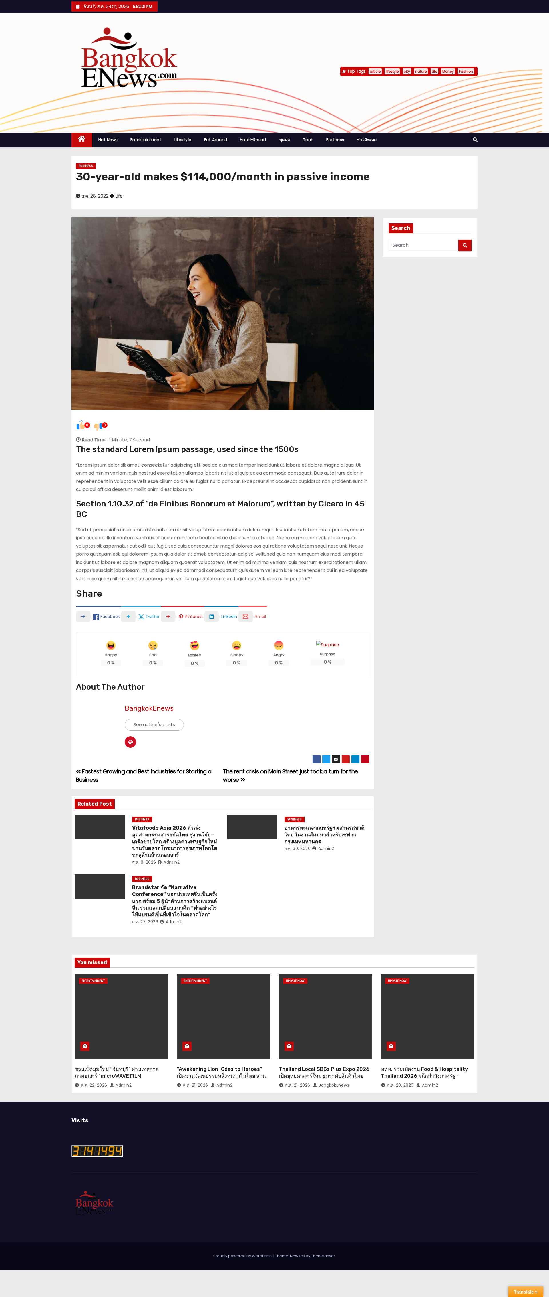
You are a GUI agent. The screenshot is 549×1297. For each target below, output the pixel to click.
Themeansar (323, 1256)
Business (335, 140)
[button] (475, 140)
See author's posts (154, 724)
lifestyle (392, 71)
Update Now (295, 981)
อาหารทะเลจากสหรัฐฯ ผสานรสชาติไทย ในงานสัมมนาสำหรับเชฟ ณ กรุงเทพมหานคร (325, 835)
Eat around (215, 140)
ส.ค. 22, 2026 (94, 1085)
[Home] (81, 140)
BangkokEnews (149, 708)
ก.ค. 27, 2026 (145, 922)
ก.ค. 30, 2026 (298, 848)
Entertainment (146, 140)
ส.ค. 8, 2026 (144, 862)
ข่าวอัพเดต (367, 140)
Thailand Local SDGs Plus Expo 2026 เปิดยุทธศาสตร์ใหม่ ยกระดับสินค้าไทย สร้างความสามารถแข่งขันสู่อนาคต (324, 1076)
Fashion (466, 71)
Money (448, 71)
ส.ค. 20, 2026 (400, 1085)
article (375, 71)
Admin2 (171, 862)
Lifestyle (183, 140)
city (407, 71)
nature (421, 71)
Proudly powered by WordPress (243, 1256)
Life (434, 71)
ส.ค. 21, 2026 (195, 1085)
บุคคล (284, 140)
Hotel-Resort (253, 140)
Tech (308, 140)
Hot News (108, 140)
